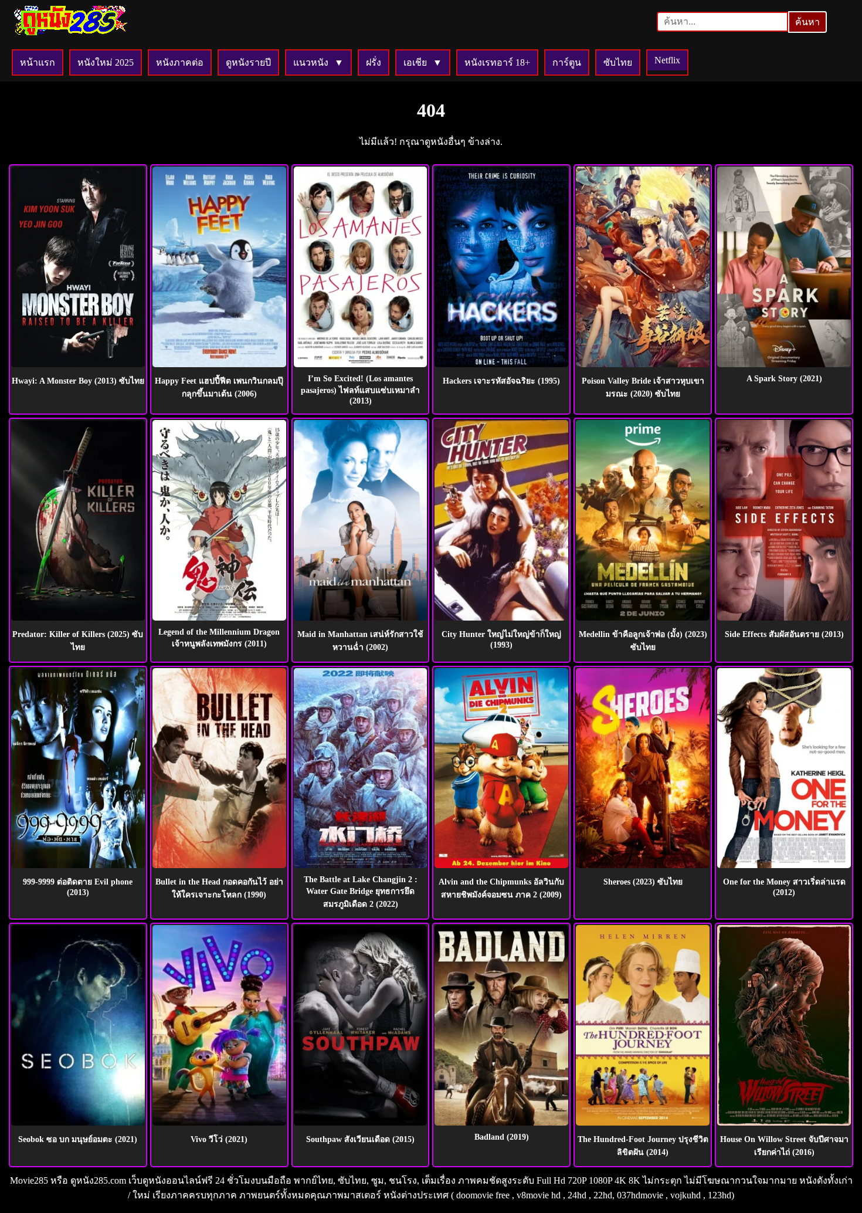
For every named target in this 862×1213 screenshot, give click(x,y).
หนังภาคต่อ (179, 62)
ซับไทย (617, 62)
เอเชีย (415, 62)
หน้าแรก (37, 62)
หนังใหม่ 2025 (105, 62)
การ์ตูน (566, 62)
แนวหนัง (310, 62)
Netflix (667, 60)
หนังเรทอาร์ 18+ (497, 62)
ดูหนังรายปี (248, 62)
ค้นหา (807, 22)
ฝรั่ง (373, 62)
